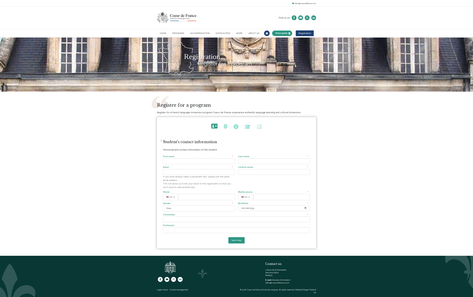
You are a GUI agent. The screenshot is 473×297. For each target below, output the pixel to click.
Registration (305, 33)
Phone (166, 192)
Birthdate (243, 203)
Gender (167, 203)
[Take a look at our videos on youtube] (300, 17)
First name (168, 156)
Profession (168, 225)
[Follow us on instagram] (307, 17)
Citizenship (169, 215)
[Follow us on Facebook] (294, 17)
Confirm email (245, 167)
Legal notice (162, 290)
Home (163, 33)
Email (166, 167)
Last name (243, 156)
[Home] (176, 17)
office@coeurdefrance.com (305, 3)
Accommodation (200, 33)
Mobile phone (245, 192)
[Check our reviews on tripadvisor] (313, 17)
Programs (178, 33)
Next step (236, 240)
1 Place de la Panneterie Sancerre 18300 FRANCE (275, 273)
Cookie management (179, 290)
